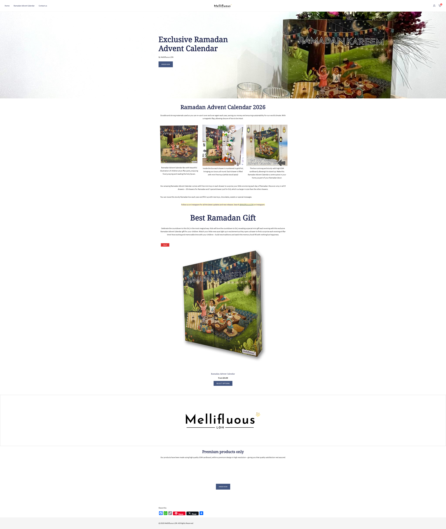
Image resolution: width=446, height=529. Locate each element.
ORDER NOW (165, 64)
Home (7, 6)
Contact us (43, 6)
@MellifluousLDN (247, 204)
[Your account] (434, 5)
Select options (223, 383)
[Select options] (223, 306)
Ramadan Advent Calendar (24, 6)
